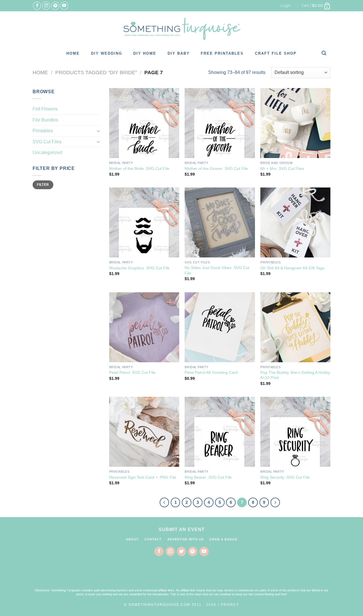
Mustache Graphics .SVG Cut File (139, 268)
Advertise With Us (185, 539)
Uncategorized (47, 152)
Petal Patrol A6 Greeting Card (211, 372)
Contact (153, 539)
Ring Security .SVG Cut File (285, 477)
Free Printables (222, 53)
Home (73, 53)
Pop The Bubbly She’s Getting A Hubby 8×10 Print (295, 375)
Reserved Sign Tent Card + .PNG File (142, 477)
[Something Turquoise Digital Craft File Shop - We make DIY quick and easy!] (181, 29)
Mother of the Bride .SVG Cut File (139, 168)
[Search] (324, 53)
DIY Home (144, 53)
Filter (43, 185)
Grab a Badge (223, 539)
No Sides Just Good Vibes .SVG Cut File (217, 270)
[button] (181, 576)
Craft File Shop (276, 53)
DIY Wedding (106, 53)
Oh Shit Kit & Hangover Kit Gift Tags (292, 268)
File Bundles (45, 120)
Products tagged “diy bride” (96, 72)
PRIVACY (230, 605)
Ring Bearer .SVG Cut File (208, 477)
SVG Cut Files (47, 141)
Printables (43, 130)
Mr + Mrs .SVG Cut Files (282, 168)
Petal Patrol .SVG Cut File (132, 372)
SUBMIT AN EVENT (182, 529)
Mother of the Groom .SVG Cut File (216, 168)
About (132, 539)
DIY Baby (179, 53)
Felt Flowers (45, 108)
